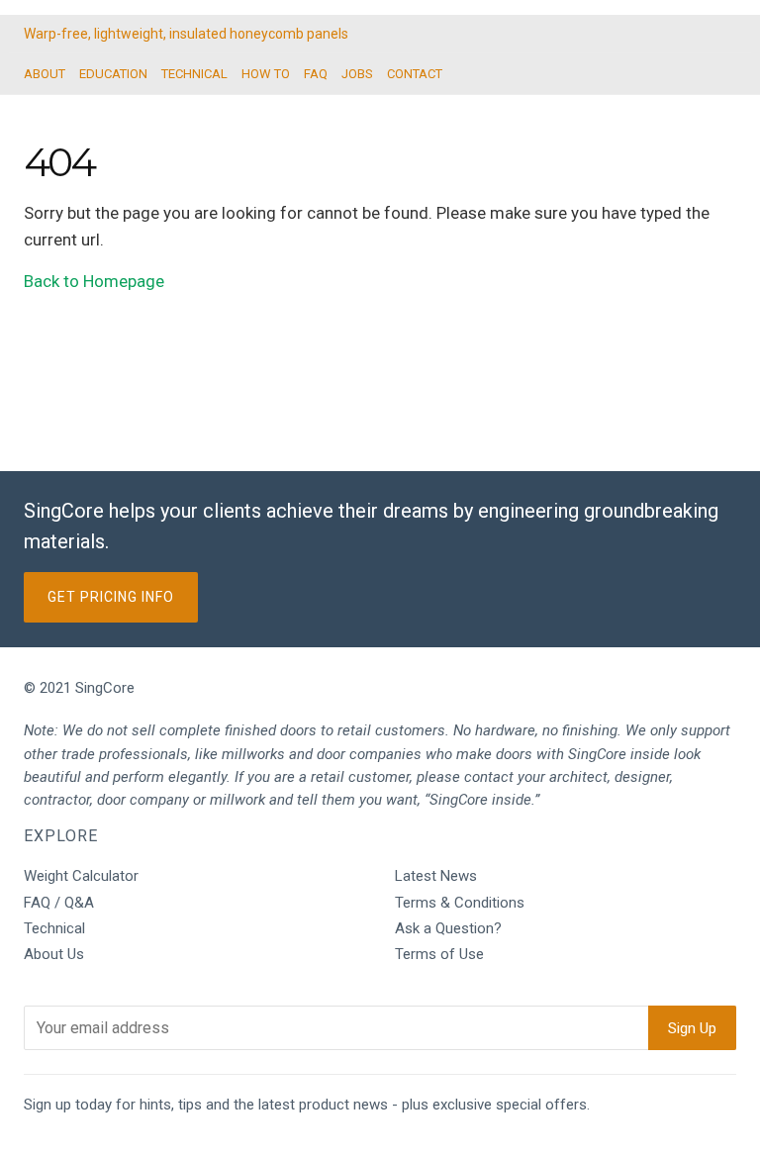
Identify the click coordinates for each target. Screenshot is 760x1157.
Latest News (436, 876)
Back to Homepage (94, 281)
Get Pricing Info (111, 597)
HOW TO (265, 73)
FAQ (316, 73)
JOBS (357, 73)
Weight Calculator (81, 876)
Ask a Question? (448, 928)
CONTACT (414, 73)
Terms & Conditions (459, 903)
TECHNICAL (194, 73)
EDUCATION (113, 73)
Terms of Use (439, 954)
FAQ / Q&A (59, 903)
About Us (54, 954)
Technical (54, 928)
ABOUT (44, 73)
